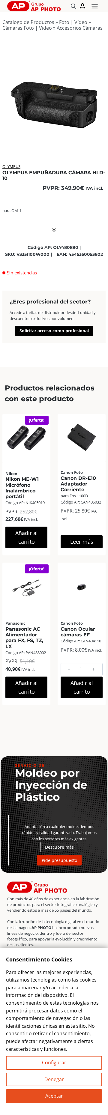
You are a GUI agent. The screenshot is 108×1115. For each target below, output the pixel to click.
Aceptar (54, 1096)
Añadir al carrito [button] (26, 537)
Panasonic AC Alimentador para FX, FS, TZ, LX (24, 637)
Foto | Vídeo (73, 22)
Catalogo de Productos (28, 22)
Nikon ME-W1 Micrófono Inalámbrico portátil (22, 487)
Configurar (54, 1062)
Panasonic (15, 623)
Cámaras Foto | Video (27, 28)
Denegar (54, 1079)
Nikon (11, 473)
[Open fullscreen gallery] (99, 140)
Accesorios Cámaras (80, 28)
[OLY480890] (54, 95)
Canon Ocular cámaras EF (78, 632)
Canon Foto (72, 472)
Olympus (11, 166)
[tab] (54, 140)
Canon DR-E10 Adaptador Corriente (78, 483)
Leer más (81, 541)
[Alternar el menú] (94, 6)
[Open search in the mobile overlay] (73, 6)
